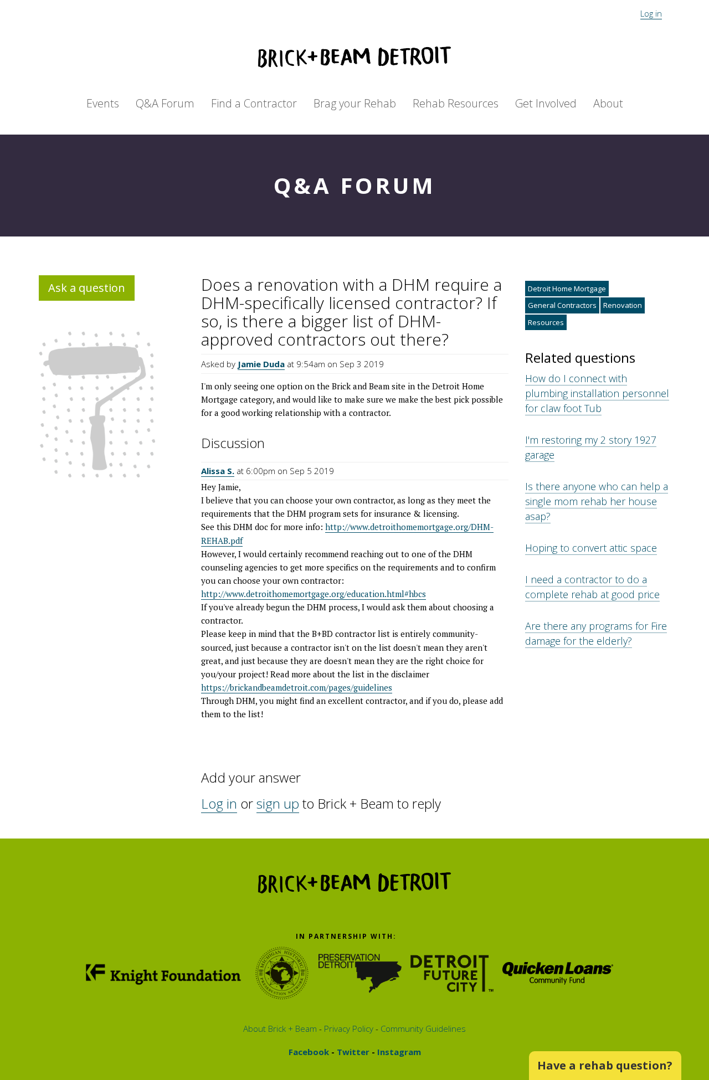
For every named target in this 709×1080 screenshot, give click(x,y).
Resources (546, 322)
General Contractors (562, 305)
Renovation (622, 305)
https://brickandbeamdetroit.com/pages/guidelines (296, 687)
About (608, 103)
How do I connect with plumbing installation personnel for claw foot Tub (597, 393)
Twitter (352, 1051)
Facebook (309, 1051)
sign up (277, 803)
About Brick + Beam (280, 1028)
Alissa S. (217, 470)
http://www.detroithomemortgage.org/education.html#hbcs (313, 593)
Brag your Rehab (355, 103)
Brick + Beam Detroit (354, 57)
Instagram (398, 1051)
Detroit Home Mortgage (567, 289)
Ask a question (86, 287)
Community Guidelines (422, 1028)
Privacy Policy (347, 1028)
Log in (651, 13)
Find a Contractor (254, 103)
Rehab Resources (456, 103)
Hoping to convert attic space (591, 547)
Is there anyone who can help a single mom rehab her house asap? (596, 501)
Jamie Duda (261, 363)
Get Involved (546, 103)
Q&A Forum (165, 103)
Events (102, 103)
